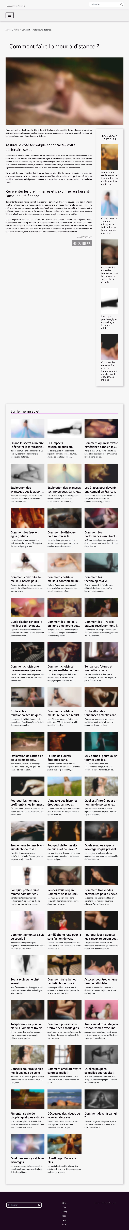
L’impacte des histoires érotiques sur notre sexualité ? (62, 804)
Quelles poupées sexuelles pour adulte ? (100, 1070)
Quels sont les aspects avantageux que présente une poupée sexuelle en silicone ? (101, 850)
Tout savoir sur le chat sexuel (25, 981)
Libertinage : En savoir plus (61, 1160)
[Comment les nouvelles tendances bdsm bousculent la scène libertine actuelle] (109, 252)
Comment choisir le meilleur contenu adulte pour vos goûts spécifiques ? (63, 582)
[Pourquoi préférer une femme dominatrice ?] (27, 875)
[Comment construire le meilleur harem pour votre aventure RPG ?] (27, 562)
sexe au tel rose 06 (22, 161)
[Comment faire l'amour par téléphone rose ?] (64, 965)
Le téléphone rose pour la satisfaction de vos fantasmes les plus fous (64, 938)
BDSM (64, 1203)
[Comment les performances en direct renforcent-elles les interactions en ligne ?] (101, 518)
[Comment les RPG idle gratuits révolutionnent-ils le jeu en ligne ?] (101, 607)
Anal (64, 1220)
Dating (64, 1211)
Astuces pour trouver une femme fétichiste (101, 981)
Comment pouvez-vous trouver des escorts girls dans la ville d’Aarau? (63, 1027)
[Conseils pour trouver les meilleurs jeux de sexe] (27, 1054)
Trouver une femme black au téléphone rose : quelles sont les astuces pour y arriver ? (27, 850)
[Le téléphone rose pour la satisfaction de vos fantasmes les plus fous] (64, 920)
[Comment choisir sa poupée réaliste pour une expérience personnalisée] (64, 652)
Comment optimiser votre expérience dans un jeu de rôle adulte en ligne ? (101, 446)
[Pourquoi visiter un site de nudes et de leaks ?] (64, 831)
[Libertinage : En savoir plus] (64, 1143)
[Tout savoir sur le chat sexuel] (27, 965)
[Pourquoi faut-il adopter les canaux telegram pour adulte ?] (101, 920)
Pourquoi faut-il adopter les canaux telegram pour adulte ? (101, 938)
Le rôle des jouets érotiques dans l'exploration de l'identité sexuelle (63, 761)
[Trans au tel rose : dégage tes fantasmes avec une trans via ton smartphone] (101, 1009)
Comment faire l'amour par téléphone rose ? (62, 981)
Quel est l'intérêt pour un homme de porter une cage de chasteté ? (101, 804)
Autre (16, 30)
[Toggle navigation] (10, 15)
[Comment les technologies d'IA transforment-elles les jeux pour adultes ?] (101, 562)
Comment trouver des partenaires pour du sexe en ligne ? (101, 893)
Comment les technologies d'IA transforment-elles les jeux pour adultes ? (99, 582)
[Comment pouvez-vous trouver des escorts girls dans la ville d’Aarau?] (64, 1009)
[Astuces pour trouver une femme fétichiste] (101, 965)
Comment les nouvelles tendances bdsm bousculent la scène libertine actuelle (109, 274)
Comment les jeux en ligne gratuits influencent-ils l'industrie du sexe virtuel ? (27, 537)
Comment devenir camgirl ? (101, 1115)
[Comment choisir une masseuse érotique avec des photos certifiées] (27, 652)
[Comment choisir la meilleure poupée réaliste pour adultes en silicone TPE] (64, 696)
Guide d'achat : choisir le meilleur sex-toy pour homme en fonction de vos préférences (26, 627)
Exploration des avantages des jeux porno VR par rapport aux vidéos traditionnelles (27, 493)
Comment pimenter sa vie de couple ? (27, 936)
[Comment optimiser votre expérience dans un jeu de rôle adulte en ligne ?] (101, 428)
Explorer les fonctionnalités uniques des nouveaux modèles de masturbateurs (26, 716)
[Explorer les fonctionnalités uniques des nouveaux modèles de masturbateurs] (27, 696)
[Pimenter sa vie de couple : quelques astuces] (27, 1099)
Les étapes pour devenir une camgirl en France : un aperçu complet (100, 491)
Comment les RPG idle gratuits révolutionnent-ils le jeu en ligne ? (101, 625)
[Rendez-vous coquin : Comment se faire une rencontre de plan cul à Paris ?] (64, 875)
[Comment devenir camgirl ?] (101, 1099)
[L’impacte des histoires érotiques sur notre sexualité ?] (64, 786)
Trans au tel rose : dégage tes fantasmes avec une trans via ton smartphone (101, 1027)
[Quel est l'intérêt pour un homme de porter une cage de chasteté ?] (101, 786)
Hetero (65, 1216)
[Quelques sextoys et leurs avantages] (27, 1143)
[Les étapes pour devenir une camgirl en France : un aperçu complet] (101, 473)
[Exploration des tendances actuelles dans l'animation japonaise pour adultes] (101, 696)
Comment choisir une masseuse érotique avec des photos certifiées (26, 670)
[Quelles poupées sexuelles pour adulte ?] (101, 1054)
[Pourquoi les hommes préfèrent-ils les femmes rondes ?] (27, 786)
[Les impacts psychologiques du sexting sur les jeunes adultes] (109, 301)
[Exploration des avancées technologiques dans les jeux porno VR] (64, 473)
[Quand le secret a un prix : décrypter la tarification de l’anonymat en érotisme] (109, 203)
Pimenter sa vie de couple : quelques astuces (27, 1115)
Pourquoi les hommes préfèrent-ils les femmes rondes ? (27, 804)
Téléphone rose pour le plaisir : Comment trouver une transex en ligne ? (27, 1027)
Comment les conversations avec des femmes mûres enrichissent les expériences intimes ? (109, 371)
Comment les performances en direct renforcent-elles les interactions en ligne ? (100, 537)
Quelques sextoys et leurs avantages (27, 1160)
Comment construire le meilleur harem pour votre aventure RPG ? (26, 580)
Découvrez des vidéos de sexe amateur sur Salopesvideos (63, 1117)
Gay (64, 1207)
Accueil (8, 30)
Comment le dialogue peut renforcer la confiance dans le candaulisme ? (61, 537)
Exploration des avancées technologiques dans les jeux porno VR (64, 491)
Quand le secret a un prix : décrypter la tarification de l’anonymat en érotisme (109, 225)
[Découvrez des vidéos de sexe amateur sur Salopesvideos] (64, 1099)
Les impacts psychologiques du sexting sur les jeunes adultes (109, 322)
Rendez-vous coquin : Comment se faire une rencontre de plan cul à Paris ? (62, 895)
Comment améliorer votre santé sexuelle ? (64, 1070)
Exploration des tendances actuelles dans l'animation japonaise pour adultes (101, 716)
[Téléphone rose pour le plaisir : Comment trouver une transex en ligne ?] (27, 1009)
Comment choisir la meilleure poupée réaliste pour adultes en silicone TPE (64, 716)
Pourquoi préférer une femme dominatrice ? (25, 891)
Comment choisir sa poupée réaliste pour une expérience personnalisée (64, 670)
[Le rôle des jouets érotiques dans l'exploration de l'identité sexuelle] (64, 741)
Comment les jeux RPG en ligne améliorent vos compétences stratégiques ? (62, 627)
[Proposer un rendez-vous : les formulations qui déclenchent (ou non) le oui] (109, 157)
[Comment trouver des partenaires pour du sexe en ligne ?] (101, 875)
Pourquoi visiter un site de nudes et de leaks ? (62, 847)
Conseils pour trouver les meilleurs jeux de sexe (27, 1070)
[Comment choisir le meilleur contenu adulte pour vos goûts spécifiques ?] (64, 562)
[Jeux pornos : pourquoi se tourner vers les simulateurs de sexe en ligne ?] (101, 741)
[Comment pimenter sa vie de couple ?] (27, 920)
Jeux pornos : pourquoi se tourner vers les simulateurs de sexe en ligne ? (101, 761)
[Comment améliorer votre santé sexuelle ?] (64, 1054)
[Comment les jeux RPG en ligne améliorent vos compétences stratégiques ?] (64, 607)
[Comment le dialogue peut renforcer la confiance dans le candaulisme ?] (64, 518)
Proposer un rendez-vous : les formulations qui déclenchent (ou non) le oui (109, 178)
